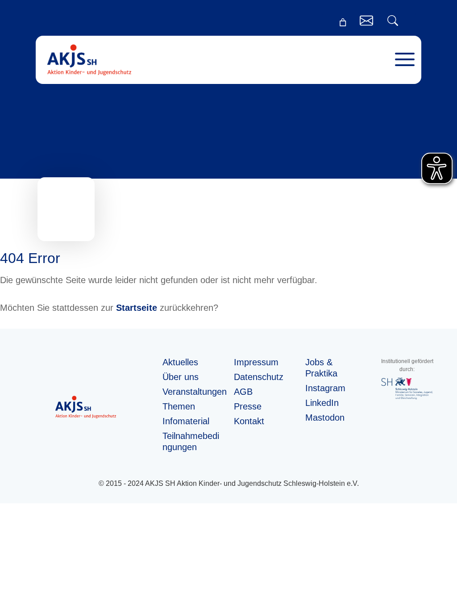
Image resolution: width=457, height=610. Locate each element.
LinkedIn (322, 403)
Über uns (180, 377)
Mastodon (325, 417)
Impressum (256, 362)
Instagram (325, 388)
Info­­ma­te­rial (185, 421)
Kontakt (249, 421)
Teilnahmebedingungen (190, 441)
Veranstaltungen (194, 392)
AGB (243, 392)
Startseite (136, 308)
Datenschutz (258, 377)
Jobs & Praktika (321, 367)
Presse (248, 406)
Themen (178, 406)
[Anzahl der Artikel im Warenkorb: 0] (343, 22)
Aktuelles (180, 362)
